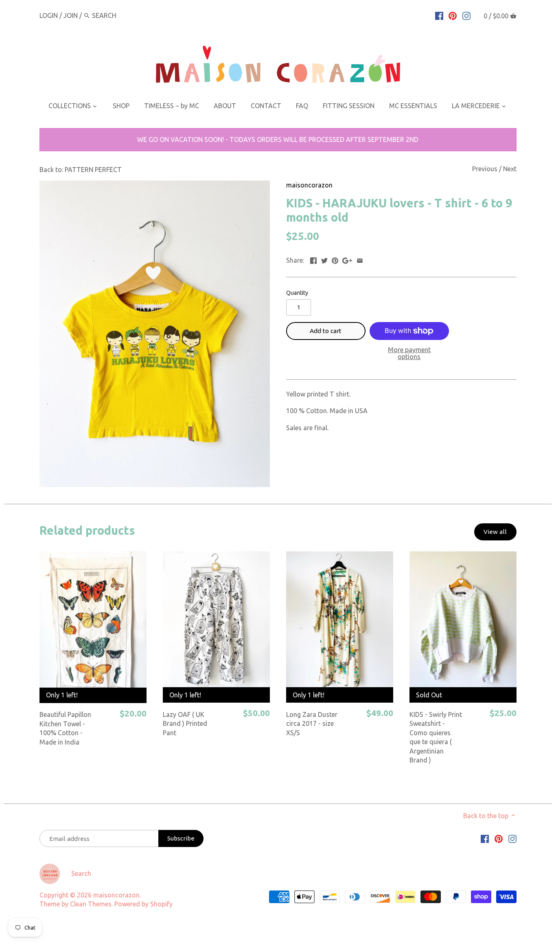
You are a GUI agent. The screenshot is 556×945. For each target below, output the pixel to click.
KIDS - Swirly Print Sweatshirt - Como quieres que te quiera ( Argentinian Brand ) (435, 737)
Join (70, 15)
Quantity (297, 293)
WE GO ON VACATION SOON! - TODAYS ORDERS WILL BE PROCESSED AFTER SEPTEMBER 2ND (277, 139)
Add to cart (325, 330)
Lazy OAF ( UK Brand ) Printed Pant (185, 723)
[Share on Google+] (347, 259)
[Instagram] (466, 15)
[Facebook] (439, 15)
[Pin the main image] (335, 259)
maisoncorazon (309, 185)
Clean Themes (91, 904)
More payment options (409, 353)
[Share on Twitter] (324, 259)
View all (495, 531)
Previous (484, 168)
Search (81, 873)
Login (48, 15)
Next (510, 168)
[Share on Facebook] (313, 259)
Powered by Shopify (143, 904)
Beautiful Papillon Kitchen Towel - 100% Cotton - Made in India (65, 728)
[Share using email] (360, 259)
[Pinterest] (453, 15)
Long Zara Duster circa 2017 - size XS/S (311, 723)
